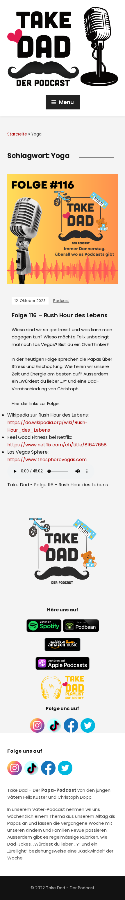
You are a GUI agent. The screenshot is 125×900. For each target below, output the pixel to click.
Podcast (61, 300)
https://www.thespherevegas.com (47, 459)
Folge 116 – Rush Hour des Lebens (60, 315)
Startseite (17, 134)
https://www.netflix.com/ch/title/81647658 (57, 444)
